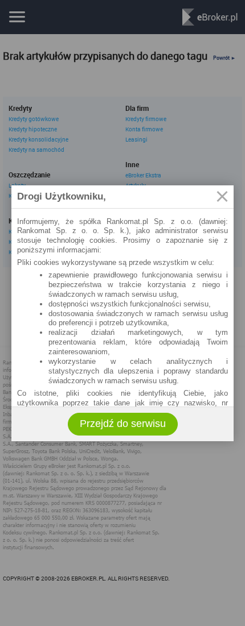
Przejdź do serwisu (123, 423)
